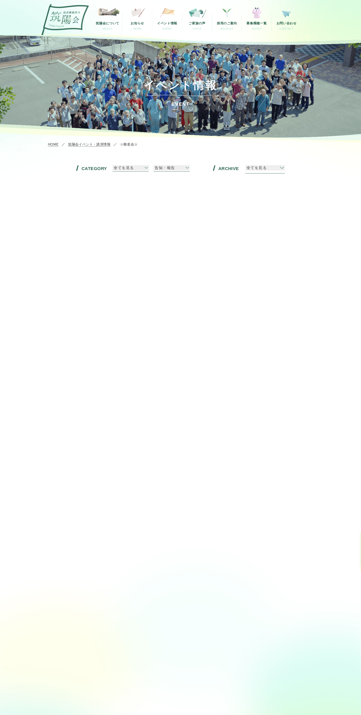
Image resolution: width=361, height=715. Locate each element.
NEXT (255, 416)
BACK (105, 416)
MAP (156, 580)
